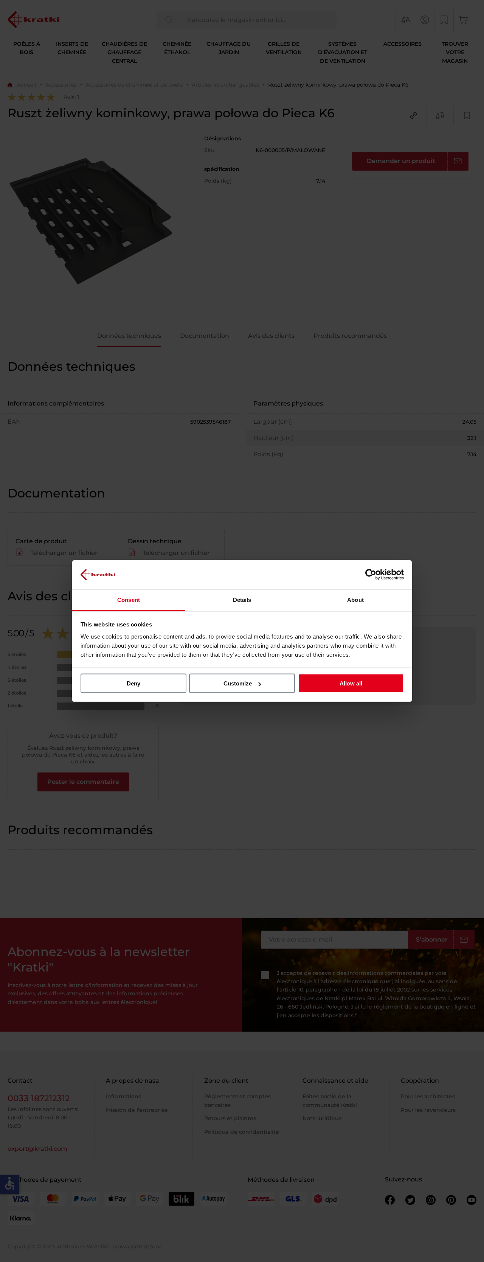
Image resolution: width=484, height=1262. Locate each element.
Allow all (351, 683)
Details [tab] (242, 599)
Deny (133, 683)
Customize (237, 683)
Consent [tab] (128, 599)
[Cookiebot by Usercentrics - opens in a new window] (371, 574)
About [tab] (355, 599)
